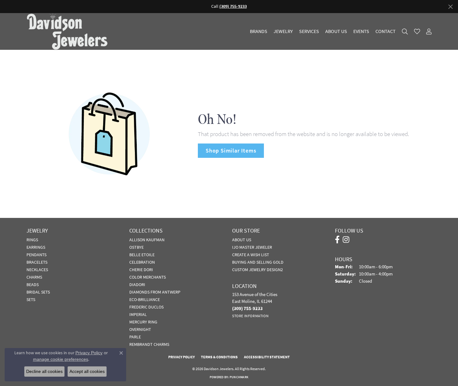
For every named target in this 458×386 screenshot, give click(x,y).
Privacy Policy (181, 357)
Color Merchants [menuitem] (147, 277)
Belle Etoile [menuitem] (142, 255)
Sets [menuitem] (30, 299)
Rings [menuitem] (32, 240)
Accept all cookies (87, 371)
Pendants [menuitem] (36, 255)
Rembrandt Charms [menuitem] (149, 344)
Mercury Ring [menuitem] (143, 322)
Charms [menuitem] (34, 277)
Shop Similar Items (231, 150)
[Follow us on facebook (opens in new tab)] (337, 239)
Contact (385, 31)
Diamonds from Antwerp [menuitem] (154, 292)
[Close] (450, 7)
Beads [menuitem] (32, 284)
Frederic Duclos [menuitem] (146, 307)
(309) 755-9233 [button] (233, 6)
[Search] (405, 32)
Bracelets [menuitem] (36, 262)
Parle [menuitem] (135, 337)
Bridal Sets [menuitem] (38, 292)
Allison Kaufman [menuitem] (147, 240)
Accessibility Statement (267, 357)
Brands (258, 31)
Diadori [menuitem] (137, 284)
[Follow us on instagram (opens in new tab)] (346, 239)
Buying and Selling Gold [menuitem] (258, 262)
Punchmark (239, 377)
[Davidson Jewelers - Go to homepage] (68, 31)
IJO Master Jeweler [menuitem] (252, 247)
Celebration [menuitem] (142, 262)
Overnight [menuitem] (140, 329)
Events (361, 31)
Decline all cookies (44, 371)
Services (309, 31)
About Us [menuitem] (241, 240)
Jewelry (283, 31)
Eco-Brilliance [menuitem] (144, 299)
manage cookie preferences (60, 359)
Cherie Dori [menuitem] (141, 269)
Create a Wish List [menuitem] (250, 255)
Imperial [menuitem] (138, 314)
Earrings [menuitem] (35, 247)
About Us (336, 31)
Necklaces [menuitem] (37, 269)
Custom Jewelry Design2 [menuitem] (257, 269)
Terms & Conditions (219, 357)
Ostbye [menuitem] (136, 247)
